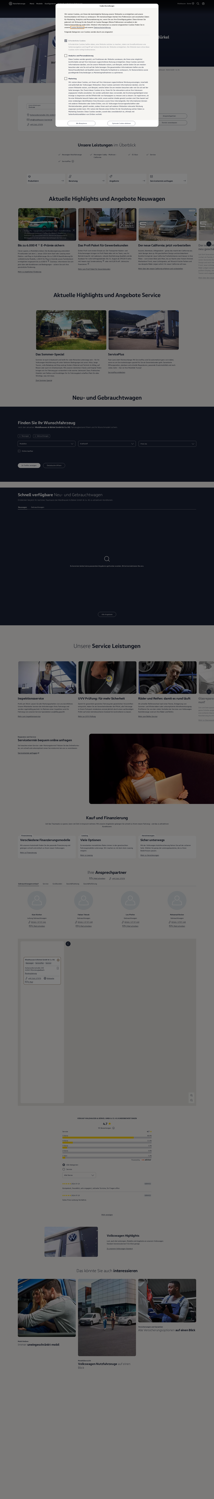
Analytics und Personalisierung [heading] (80, 55)
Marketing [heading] (72, 78)
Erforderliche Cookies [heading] (77, 41)
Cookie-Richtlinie (77, 27)
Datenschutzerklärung (102, 27)
